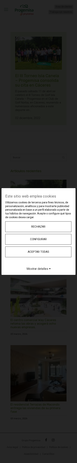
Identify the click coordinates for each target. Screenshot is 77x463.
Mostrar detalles (38, 269)
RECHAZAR (38, 226)
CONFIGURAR (38, 239)
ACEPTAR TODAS (38, 251)
